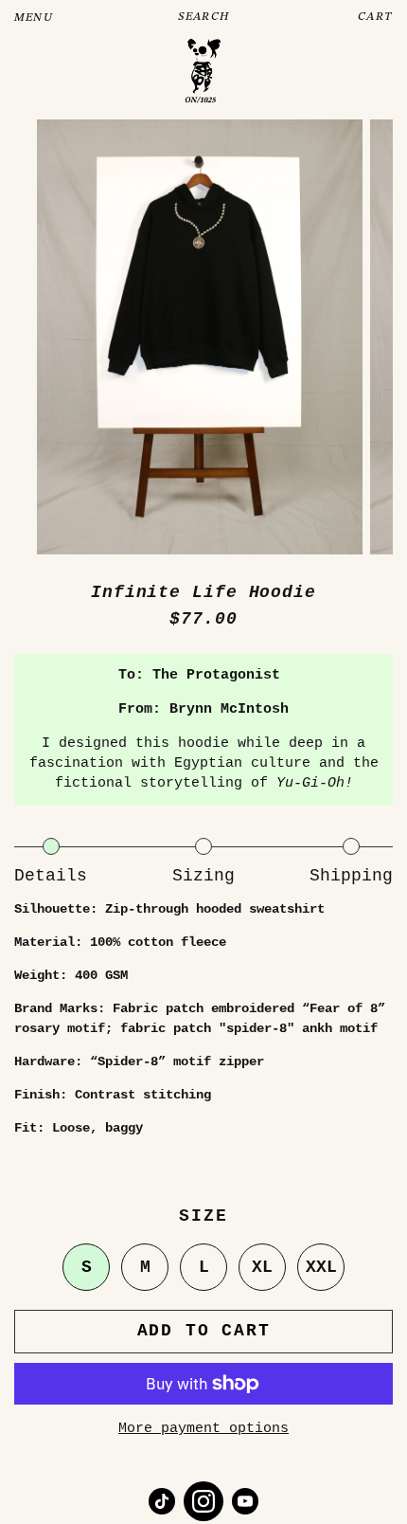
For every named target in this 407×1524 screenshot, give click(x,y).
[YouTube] (245, 1501)
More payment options (203, 1429)
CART (375, 17)
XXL (321, 1267)
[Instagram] (203, 1501)
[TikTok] (162, 1501)
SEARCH (203, 17)
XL (262, 1267)
